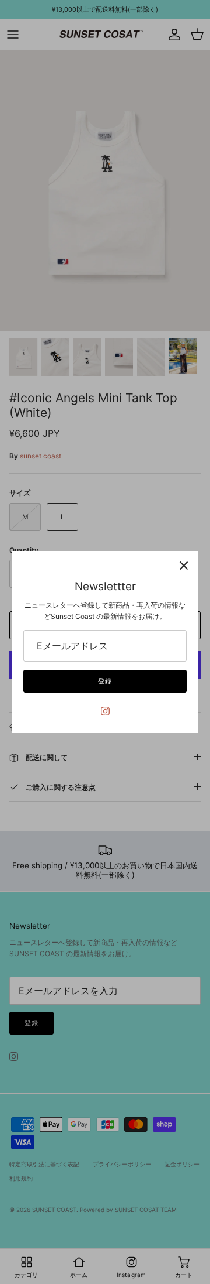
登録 (105, 681)
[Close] (184, 565)
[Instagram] (105, 711)
